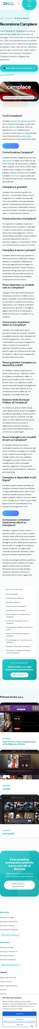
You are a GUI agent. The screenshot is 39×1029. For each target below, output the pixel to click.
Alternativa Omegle (6, 947)
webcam (12, 127)
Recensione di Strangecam (9, 930)
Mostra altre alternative (11, 965)
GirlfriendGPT (8, 834)
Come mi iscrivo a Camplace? (16, 606)
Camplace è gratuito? (13, 602)
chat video (26, 136)
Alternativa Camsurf (7, 956)
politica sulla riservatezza (8, 986)
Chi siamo (3, 990)
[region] (19, 1011)
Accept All (19, 1014)
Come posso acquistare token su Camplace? (17, 622)
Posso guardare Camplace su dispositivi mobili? (19, 628)
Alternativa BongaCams (8, 960)
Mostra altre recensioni (10, 935)
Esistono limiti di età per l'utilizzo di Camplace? (17, 635)
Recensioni (8, 18)
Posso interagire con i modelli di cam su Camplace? (19, 641)
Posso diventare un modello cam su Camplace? (18, 616)
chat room (15, 176)
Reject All (19, 1025)
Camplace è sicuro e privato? (16, 610)
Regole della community (8, 977)
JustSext (6, 789)
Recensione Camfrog (7, 926)
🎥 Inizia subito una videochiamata (17, 68)
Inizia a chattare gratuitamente (18, 885)
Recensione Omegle (7, 917)
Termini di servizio (6, 982)
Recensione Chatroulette (8, 921)
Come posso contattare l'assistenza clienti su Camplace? (18, 652)
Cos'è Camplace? (12, 594)
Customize (19, 1019)
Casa (1, 18)
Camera (9, 161)
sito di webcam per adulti (24, 121)
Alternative (5, 942)
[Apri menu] (18, 3)
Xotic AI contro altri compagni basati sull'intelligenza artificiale (19, 743)
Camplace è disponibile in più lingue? (18, 646)
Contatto (3, 994)
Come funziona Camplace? (15, 598)
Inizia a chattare (10, 146)
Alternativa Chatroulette (8, 951)
